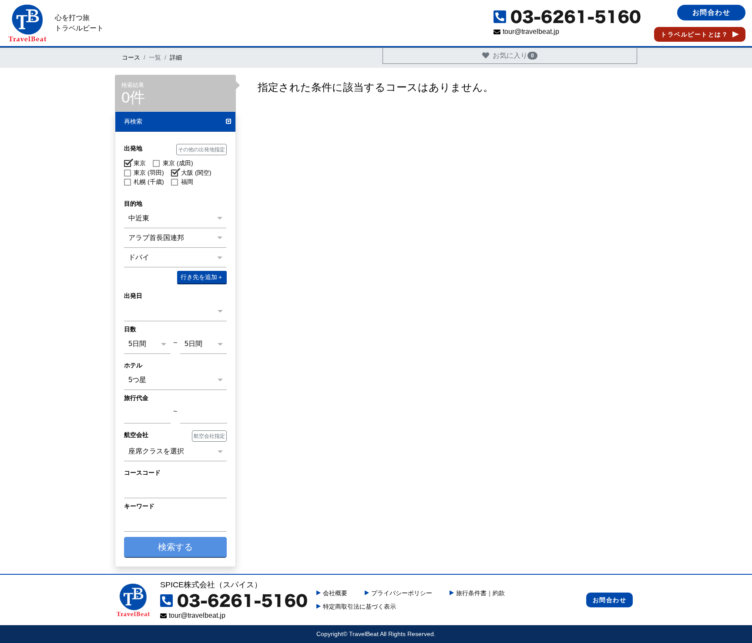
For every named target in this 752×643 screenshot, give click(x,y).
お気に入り (513, 55)
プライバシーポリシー (401, 593)
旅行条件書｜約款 (480, 593)
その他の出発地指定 (201, 150)
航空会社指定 (209, 436)
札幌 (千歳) (149, 181)
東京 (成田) (178, 163)
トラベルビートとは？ (694, 34)
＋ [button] (202, 276)
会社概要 (335, 593)
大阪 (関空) (196, 172)
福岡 (187, 181)
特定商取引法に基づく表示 (359, 606)
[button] (175, 122)
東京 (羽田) (149, 172)
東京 (140, 163)
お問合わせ (711, 12)
